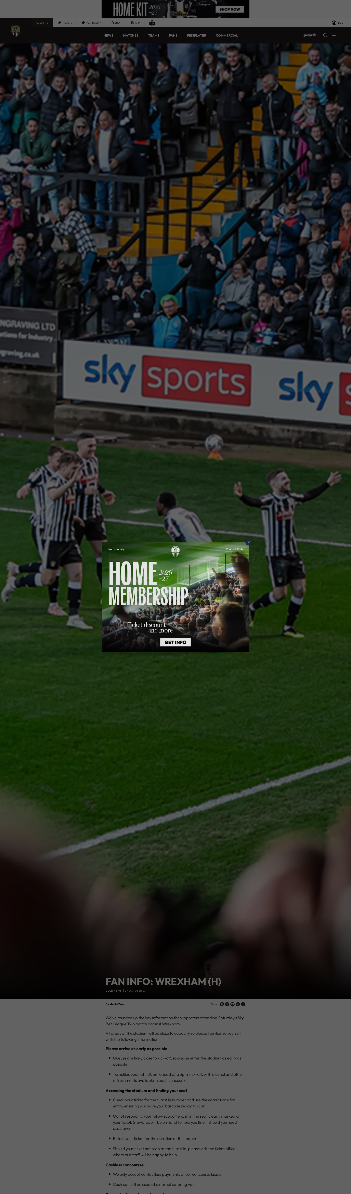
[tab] (248, 542)
